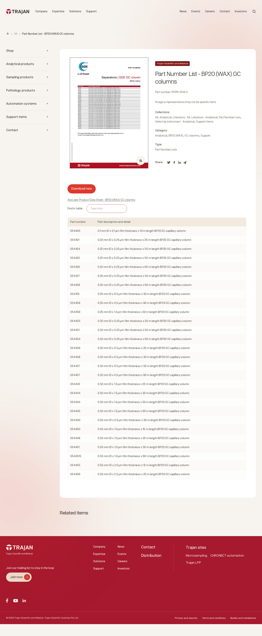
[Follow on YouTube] (15, 600)
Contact (225, 11)
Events (195, 11)
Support (91, 11)
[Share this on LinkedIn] (179, 163)
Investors (241, 11)
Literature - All (181, 117)
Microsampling (196, 555)
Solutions (75, 11)
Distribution (151, 556)
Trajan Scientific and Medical (172, 63)
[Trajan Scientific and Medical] (17, 11)
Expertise (58, 11)
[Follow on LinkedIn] (24, 600)
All (15, 34)
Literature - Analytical (204, 117)
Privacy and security (186, 618)
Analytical (166, 117)
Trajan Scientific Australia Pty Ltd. (61, 618)
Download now (81, 188)
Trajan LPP (193, 562)
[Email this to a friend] (185, 163)
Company (41, 11)
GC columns (192, 135)
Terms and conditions (214, 618)
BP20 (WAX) (176, 135)
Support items (204, 121)
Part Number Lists (230, 117)
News (183, 11)
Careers (210, 11)
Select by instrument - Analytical (175, 121)
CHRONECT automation (227, 555)
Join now (16, 577)
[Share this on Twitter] (169, 163)
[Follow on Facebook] (7, 600)
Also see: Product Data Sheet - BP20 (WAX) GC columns (101, 200)
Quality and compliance (243, 618)
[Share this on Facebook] (174, 163)
